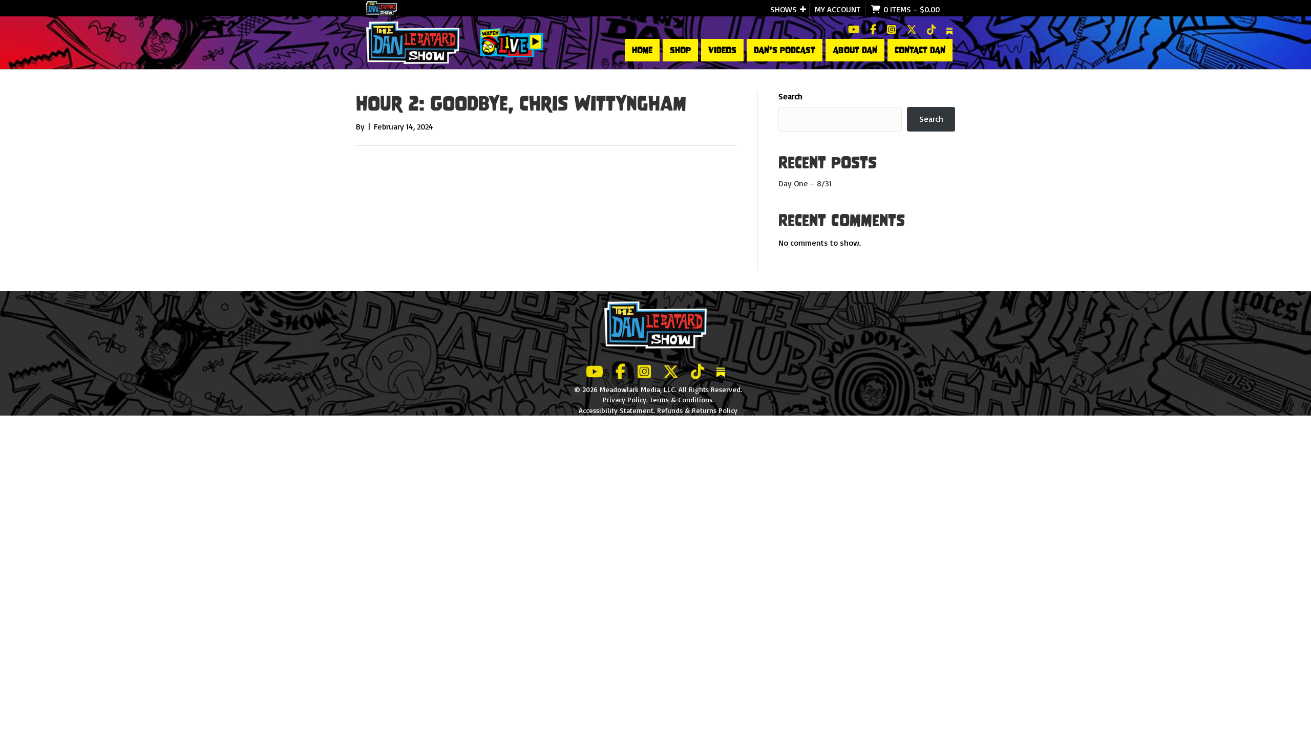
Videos (722, 50)
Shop (680, 50)
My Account (837, 9)
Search (790, 96)
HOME (642, 50)
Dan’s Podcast (784, 50)
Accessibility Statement (616, 410)
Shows (783, 9)
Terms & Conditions (681, 399)
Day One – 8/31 (805, 183)
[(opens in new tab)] (511, 42)
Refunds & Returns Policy (697, 410)
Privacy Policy (624, 399)
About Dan (855, 50)
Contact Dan (920, 50)
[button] (803, 9)
